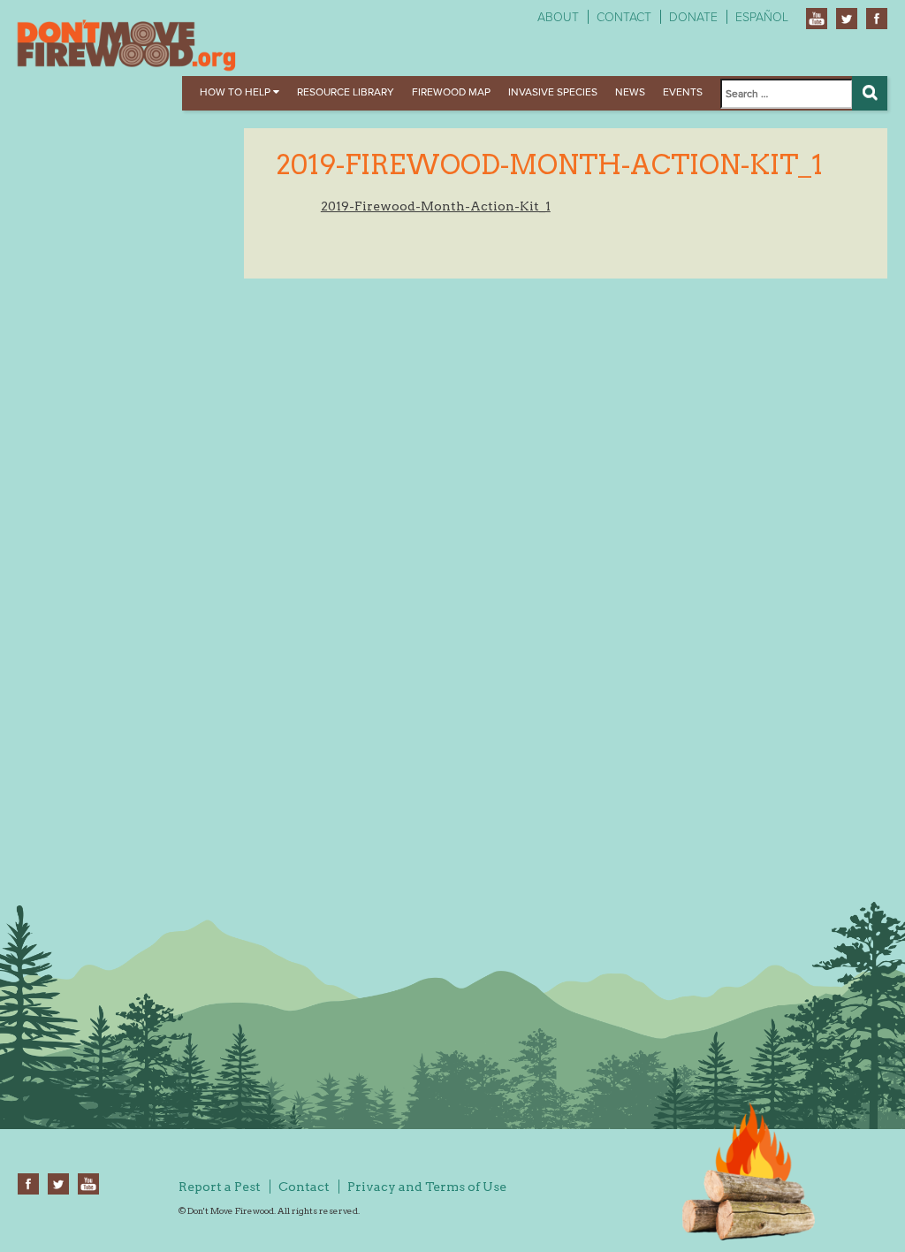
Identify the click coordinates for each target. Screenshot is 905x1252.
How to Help (236, 92)
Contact (624, 17)
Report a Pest (220, 1186)
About (558, 17)
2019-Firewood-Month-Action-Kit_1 (436, 206)
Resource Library (345, 92)
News (630, 92)
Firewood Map (451, 92)
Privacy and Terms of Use (426, 1186)
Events (683, 92)
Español (761, 17)
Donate (693, 17)
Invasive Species (552, 92)
